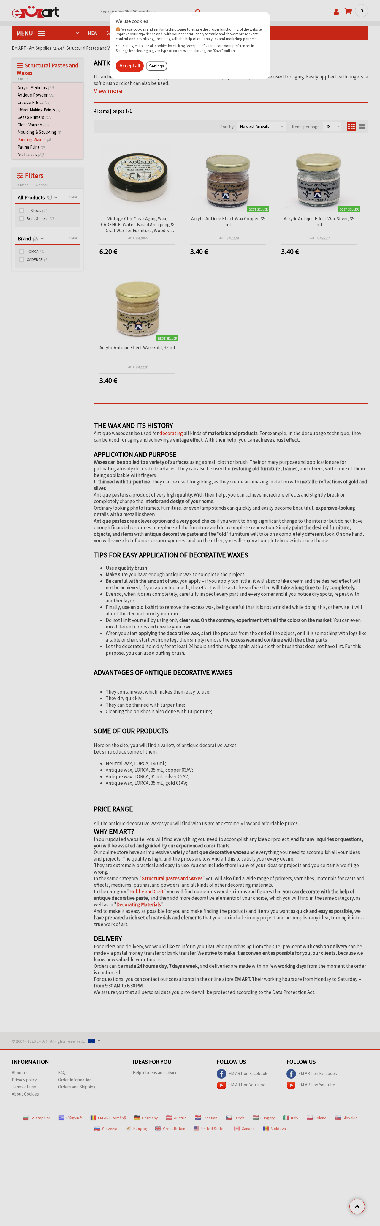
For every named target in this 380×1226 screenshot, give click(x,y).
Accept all (129, 65)
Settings (156, 66)
